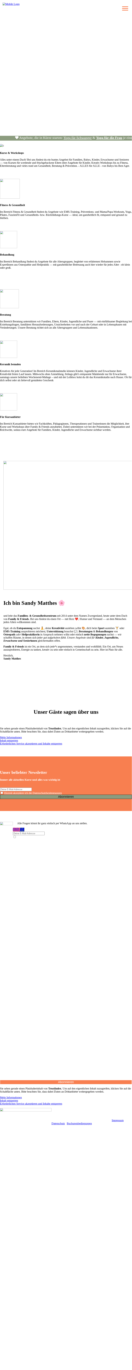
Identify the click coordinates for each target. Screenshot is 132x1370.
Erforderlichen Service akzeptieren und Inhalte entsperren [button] (31, 743)
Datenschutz (58, 1123)
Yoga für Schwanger (71, 138)
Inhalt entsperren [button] (9, 740)
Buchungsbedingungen (79, 1123)
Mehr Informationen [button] (11, 737)
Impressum (118, 1120)
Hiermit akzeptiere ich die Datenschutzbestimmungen (33, 793)
